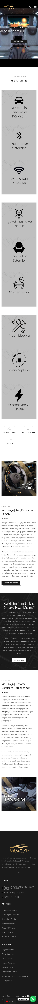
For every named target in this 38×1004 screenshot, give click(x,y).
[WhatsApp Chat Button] (33, 999)
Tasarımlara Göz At (11, 583)
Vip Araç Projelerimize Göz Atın (19, 41)
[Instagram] (19, 873)
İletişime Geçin (19, 660)
